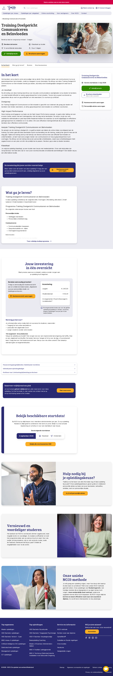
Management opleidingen (9, 651)
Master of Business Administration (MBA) (40, 645)
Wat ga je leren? (18, 65)
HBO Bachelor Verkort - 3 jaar (11, 637)
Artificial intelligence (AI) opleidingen (13, 644)
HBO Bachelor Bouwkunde (38, 629)
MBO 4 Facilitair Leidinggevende (40, 650)
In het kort (5, 65)
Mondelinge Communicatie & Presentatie (14, 18)
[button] (106, 669)
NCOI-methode (62, 629)
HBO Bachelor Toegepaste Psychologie (42, 633)
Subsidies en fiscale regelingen (67, 640)
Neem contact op (88, 8)
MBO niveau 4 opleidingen (10, 640)
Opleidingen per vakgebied (30, 13)
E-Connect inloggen (104, 8)
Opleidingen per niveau (10, 13)
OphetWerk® (61, 637)
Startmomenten (41, 65)
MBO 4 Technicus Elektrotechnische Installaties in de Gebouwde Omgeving (42, 654)
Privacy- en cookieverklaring (94, 672)
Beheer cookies (97, 667)
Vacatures (60, 647)
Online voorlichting (47, 13)
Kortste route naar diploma (66, 633)
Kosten (29, 65)
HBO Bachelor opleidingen (10, 633)
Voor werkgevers (62, 13)
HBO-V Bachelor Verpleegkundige (40, 637)
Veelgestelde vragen (64, 651)
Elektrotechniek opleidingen (10, 647)
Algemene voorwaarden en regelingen (78, 667)
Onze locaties (61, 644)
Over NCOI (75, 13)
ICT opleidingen (6, 655)
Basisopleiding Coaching (37, 640)
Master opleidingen (7, 629)
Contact (84, 13)
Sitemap (62, 667)
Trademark (108, 672)
